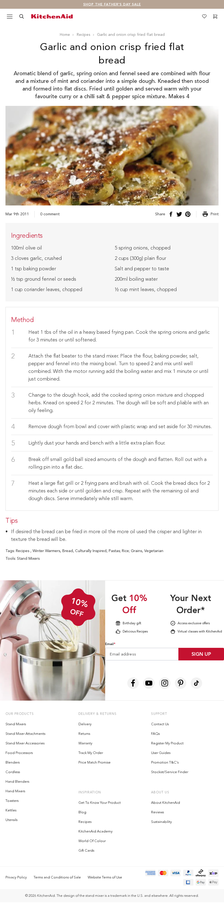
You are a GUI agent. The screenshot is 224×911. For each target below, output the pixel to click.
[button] (196, 343)
